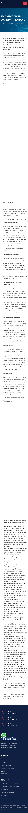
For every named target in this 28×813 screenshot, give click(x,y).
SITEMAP (4, 774)
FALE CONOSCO (6, 765)
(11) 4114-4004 (12, 725)
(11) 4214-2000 (12, 713)
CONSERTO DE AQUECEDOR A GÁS (12, 786)
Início (2, 23)
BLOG (3, 771)
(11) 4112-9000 (12, 719)
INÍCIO (3, 759)
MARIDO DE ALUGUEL (8, 792)
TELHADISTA (5, 795)
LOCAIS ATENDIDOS (7, 768)
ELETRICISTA (5, 789)
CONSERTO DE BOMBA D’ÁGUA (11, 783)
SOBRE (3, 762)
